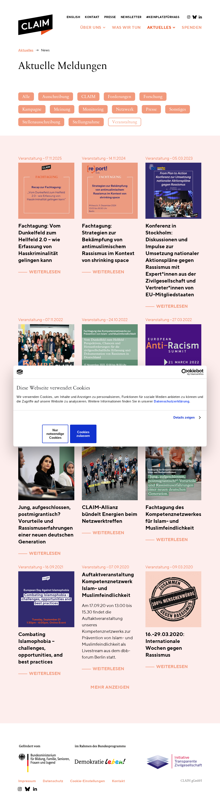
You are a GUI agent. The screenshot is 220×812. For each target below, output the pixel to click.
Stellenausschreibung (41, 122)
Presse (151, 109)
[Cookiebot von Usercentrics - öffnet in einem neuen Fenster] (184, 372)
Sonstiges (177, 109)
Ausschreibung (55, 97)
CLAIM (88, 97)
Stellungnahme (86, 122)
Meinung (62, 109)
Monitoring (93, 109)
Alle (26, 97)
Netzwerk (124, 109)
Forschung (153, 97)
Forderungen (119, 97)
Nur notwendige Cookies (55, 433)
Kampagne (31, 109)
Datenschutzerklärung (171, 401)
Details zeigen (184, 417)
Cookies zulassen (83, 433)
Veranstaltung (124, 122)
